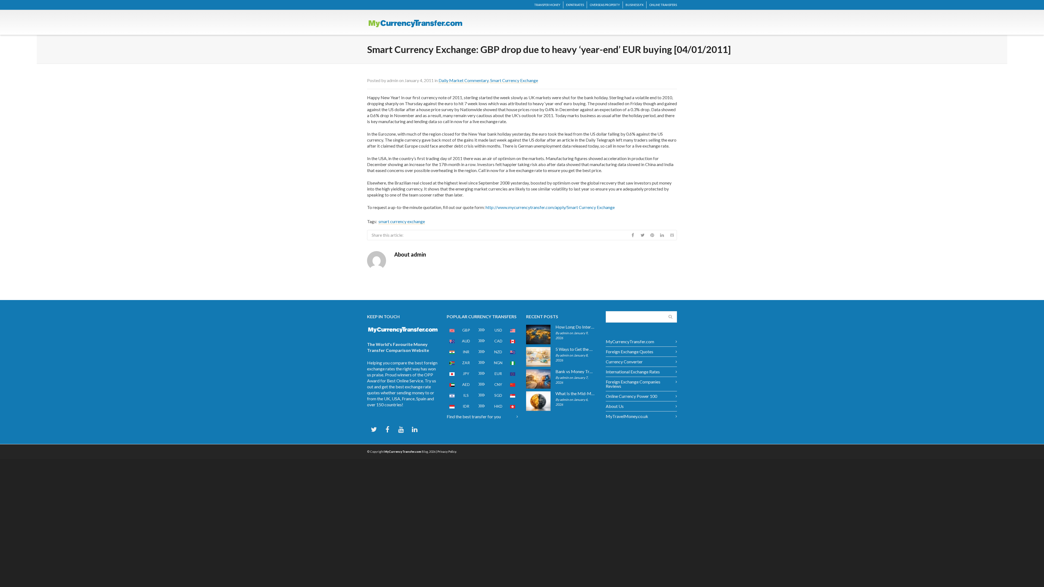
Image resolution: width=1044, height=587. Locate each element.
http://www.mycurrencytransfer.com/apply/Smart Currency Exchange (550, 207)
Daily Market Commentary (464, 80)
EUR (498, 373)
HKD (498, 406)
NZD (498, 351)
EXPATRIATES (575, 5)
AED (466, 384)
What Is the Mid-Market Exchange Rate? (575, 393)
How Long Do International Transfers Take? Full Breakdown (575, 327)
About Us (615, 406)
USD (498, 330)
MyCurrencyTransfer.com (630, 341)
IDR (466, 406)
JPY (466, 373)
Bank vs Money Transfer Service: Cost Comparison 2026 (575, 371)
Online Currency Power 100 (631, 396)
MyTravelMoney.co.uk (627, 416)
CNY (498, 384)
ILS (466, 395)
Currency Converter (624, 361)
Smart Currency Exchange (514, 80)
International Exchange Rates (633, 371)
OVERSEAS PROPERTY (605, 5)
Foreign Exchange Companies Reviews (633, 384)
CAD (498, 341)
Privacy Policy (446, 451)
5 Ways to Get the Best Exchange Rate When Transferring (575, 349)
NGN (498, 362)
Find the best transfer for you (474, 416)
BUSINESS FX (635, 5)
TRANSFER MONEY (547, 5)
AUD (466, 341)
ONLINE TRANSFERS (663, 5)
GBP (466, 330)
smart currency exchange (401, 221)
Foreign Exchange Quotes (629, 351)
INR (466, 351)
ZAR (466, 362)
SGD (498, 395)
